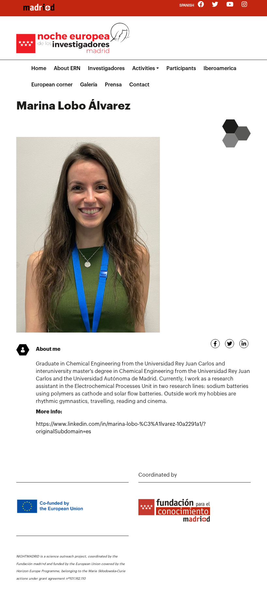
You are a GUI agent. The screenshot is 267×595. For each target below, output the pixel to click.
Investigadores (106, 68)
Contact (139, 84)
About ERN (67, 68)
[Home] (38, 7)
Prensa (113, 84)
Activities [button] (143, 68)
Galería (88, 84)
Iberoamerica (220, 68)
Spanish (186, 5)
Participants (181, 68)
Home (38, 68)
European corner (52, 84)
